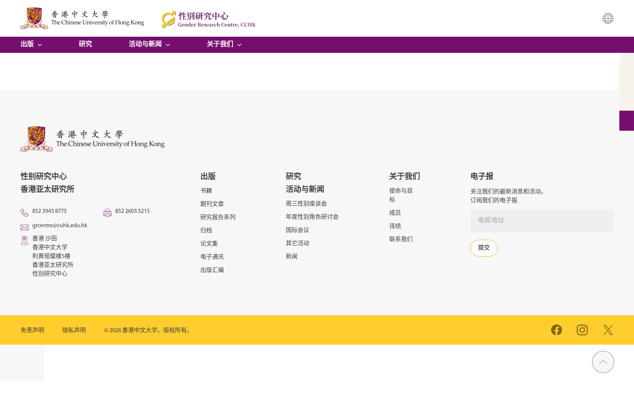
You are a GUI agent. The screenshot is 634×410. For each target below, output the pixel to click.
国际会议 (297, 230)
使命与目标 (401, 195)
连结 (395, 226)
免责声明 (32, 331)
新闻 (292, 257)
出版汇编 (212, 270)
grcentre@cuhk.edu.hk (59, 226)
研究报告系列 (218, 218)
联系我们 (401, 240)
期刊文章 (212, 204)
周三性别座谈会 (306, 204)
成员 (395, 213)
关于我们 (220, 44)
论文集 (209, 244)
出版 (27, 44)
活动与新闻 (145, 44)
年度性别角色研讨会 (312, 217)
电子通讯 (212, 257)
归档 (206, 231)
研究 (85, 44)
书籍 (206, 191)
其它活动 (297, 244)
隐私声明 (74, 331)
